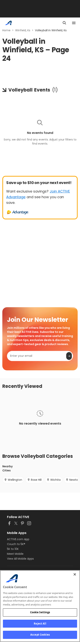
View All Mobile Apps (20, 559)
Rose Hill (36, 480)
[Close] (74, 574)
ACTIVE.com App (18, 539)
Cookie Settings (40, 612)
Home (6, 30)
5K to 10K (13, 549)
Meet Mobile (15, 554)
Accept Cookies (40, 634)
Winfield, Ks (22, 30)
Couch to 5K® (16, 544)
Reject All (40, 623)
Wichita (55, 480)
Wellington (15, 480)
